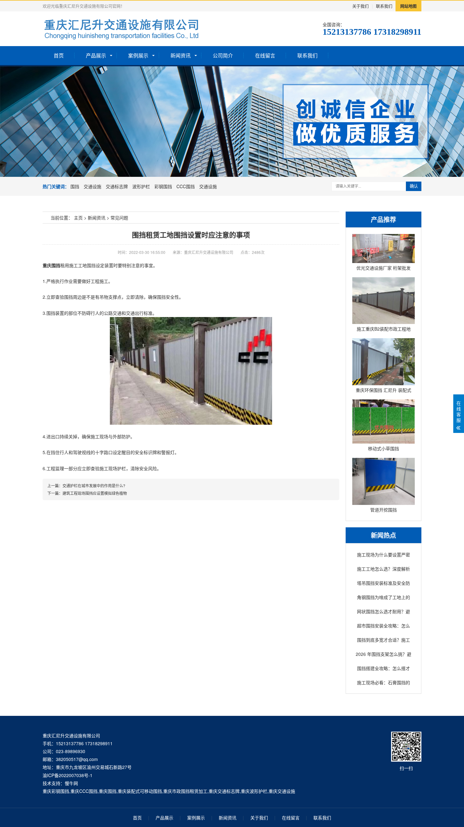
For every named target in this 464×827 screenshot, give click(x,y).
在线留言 (265, 55)
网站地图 (408, 6)
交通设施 (92, 186)
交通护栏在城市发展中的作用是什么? (93, 485)
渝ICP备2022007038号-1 (67, 775)
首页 (59, 55)
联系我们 (384, 6)
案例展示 (138, 55)
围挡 (74, 186)
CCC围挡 (185, 186)
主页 (78, 217)
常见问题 (119, 217)
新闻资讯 (180, 55)
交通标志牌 (117, 186)
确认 (414, 186)
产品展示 (96, 55)
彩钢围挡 (163, 186)
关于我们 (360, 6)
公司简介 (223, 55)
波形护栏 (141, 186)
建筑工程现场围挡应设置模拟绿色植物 (94, 493)
